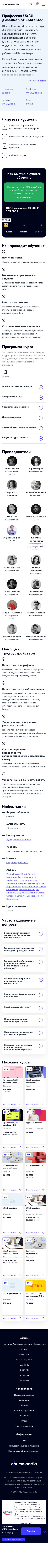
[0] (36, 4)
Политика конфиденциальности (24, 1451)
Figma (9, 839)
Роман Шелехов (27, 889)
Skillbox (24, 1349)
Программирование (24, 1395)
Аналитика (24, 1415)
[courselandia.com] (10, 4)
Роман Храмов (13, 874)
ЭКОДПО (24, 1370)
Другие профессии (24, 1426)
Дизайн (6, 92)
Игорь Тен (23, 880)
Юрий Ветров (28, 874)
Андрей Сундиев (26, 883)
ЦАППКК (24, 1365)
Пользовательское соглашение (24, 1445)
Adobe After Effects (22, 839)
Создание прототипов (17, 862)
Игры (24, 1420)
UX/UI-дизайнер (34, 92)
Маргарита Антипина (17, 877)
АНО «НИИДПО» (24, 1359)
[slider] (6, 225)
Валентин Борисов (26, 895)
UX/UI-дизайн (8, 103)
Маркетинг (24, 1400)
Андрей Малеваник (27, 892)
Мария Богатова (30, 886)
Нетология (24, 1375)
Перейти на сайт (10, 1104)
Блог (24, 1440)
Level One (24, 1354)
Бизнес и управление (24, 1410)
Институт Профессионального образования (24, 1344)
